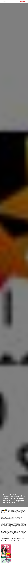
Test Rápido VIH (23, 1)
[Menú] (26, 1)
